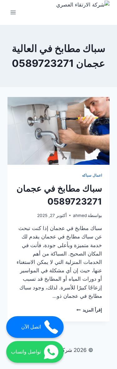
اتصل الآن (31, 327)
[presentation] (58, 131)
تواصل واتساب (26, 351)
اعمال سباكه (92, 175)
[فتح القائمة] (13, 12)
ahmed (80, 215)
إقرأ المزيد (89, 309)
